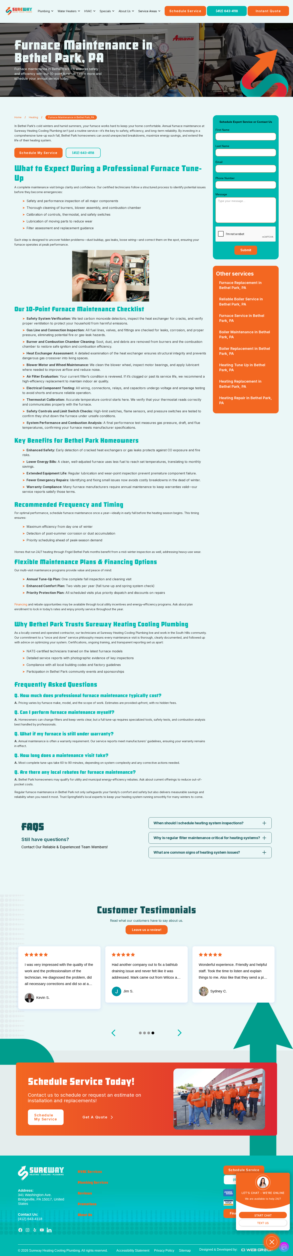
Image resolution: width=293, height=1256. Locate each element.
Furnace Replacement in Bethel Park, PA (240, 285)
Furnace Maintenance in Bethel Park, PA (71, 117)
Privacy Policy (164, 1250)
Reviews (85, 1193)
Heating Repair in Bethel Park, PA (245, 400)
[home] (19, 11)
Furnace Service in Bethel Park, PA (241, 318)
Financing (21, 604)
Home (18, 117)
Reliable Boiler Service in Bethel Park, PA (241, 301)
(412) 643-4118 (227, 11)
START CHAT (263, 1215)
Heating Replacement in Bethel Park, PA (240, 383)
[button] (46, 11)
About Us (85, 1215)
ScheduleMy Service (45, 1117)
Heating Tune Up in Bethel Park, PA (242, 367)
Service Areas (147, 11)
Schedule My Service (38, 153)
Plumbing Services (93, 1182)
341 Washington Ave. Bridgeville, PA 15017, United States (41, 1197)
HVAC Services (90, 1172)
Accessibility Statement (132, 1250)
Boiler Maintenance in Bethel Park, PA (244, 334)
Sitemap (185, 1250)
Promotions (87, 1204)
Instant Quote (268, 11)
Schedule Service (185, 11)
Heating (33, 117)
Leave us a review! (146, 930)
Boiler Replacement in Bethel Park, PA (244, 351)
